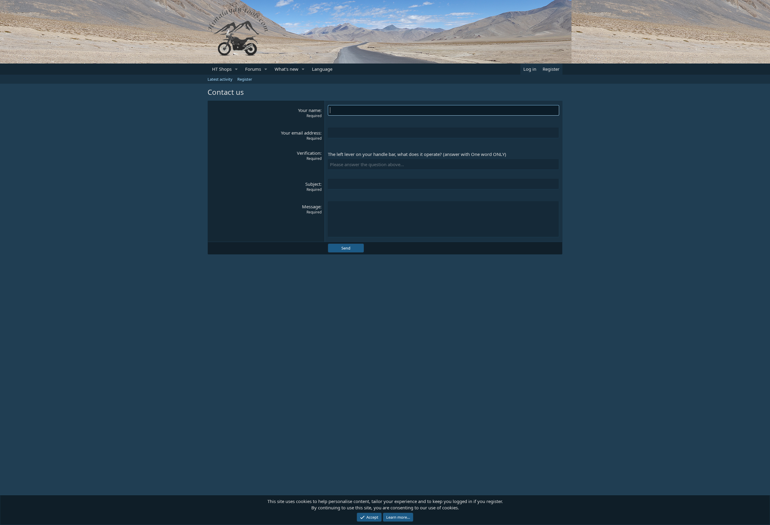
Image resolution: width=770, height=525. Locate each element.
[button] (236, 69)
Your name (309, 110)
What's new (286, 69)
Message (311, 206)
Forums (253, 69)
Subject (312, 184)
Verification (308, 153)
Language (322, 69)
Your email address (300, 133)
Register (244, 79)
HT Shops (222, 69)
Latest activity (220, 79)
